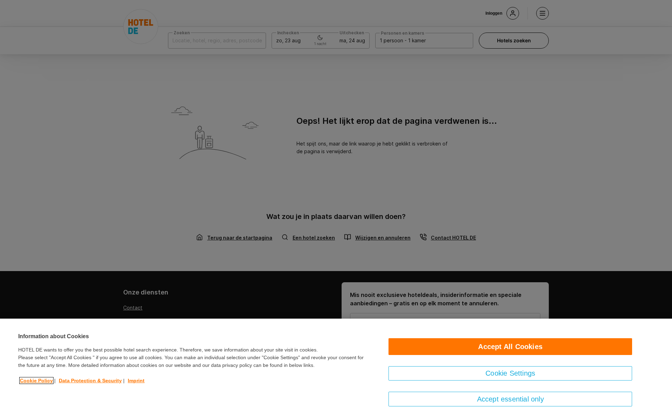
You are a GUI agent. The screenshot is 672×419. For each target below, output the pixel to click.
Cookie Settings (510, 373)
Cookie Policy (36, 380)
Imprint (136, 380)
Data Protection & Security (90, 380)
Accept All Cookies (510, 346)
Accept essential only (510, 399)
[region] (336, 369)
